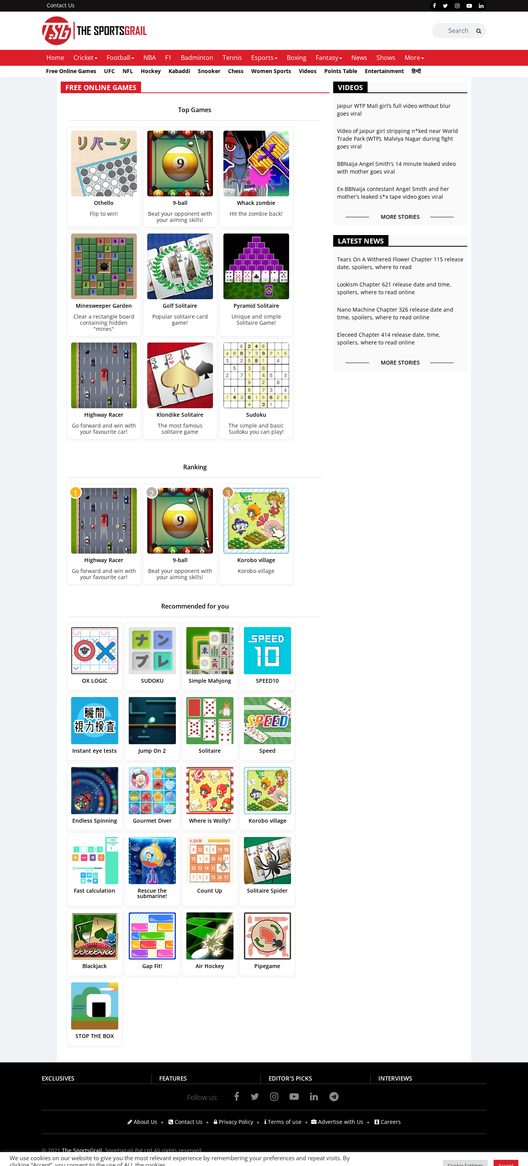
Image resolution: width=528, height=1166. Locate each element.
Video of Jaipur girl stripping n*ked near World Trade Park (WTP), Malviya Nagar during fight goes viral (397, 138)
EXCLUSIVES (58, 1078)
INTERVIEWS (395, 1078)
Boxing (297, 57)
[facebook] (434, 6)
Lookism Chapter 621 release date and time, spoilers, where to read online (394, 288)
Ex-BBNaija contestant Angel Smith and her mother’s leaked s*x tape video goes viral (393, 192)
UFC (109, 71)
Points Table (340, 71)
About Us (144, 1121)
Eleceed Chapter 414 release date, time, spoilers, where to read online (388, 338)
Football (118, 57)
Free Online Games (71, 71)
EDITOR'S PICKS (290, 1078)
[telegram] (334, 1096)
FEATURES (173, 1078)
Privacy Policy (235, 1121)
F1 (168, 57)
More (412, 57)
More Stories (400, 216)
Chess (236, 71)
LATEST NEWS (361, 240)
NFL (128, 71)
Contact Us (61, 5)
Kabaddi (179, 71)
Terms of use (283, 1121)
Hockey (151, 71)
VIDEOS (350, 87)
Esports (262, 57)
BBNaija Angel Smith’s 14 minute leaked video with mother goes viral (396, 167)
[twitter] (445, 6)
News (359, 57)
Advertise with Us (340, 1121)
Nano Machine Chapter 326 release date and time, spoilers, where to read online (395, 313)
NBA (149, 57)
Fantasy (327, 57)
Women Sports (271, 71)
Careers (390, 1121)
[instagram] (457, 6)
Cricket (83, 57)
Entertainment (384, 71)
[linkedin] (481, 6)
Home (55, 57)
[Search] (478, 31)
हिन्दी (416, 71)
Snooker (209, 71)
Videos (308, 71)
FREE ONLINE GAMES (100, 87)
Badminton (197, 57)
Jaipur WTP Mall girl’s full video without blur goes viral (394, 109)
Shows (385, 57)
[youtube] (469, 6)
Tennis (232, 57)
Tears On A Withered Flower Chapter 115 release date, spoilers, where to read (400, 263)
